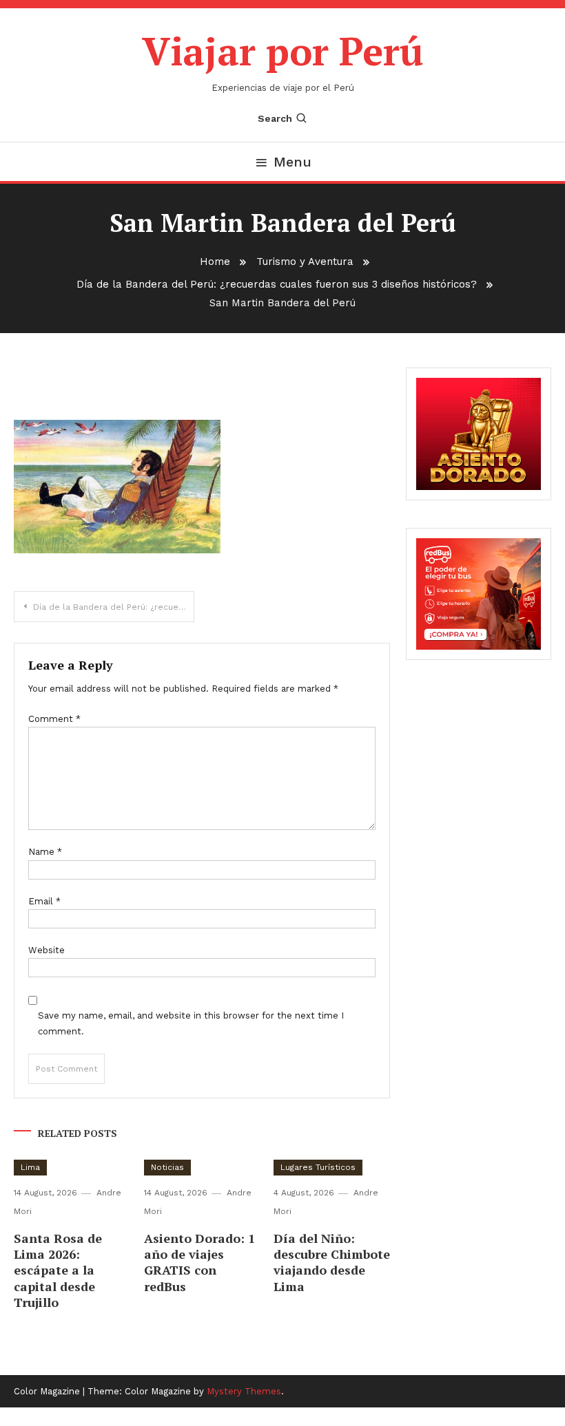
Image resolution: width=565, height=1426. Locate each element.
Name (45, 852)
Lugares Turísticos (318, 1167)
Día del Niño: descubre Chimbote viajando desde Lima (332, 1262)
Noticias (167, 1167)
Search (275, 118)
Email (44, 901)
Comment (54, 719)
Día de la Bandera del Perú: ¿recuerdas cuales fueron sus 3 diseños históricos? (113, 607)
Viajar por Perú (283, 50)
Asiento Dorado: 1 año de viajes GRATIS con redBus (199, 1262)
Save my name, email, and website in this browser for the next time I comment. (191, 1023)
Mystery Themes (244, 1391)
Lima (30, 1167)
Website (46, 950)
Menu (292, 161)
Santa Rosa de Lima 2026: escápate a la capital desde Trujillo (58, 1270)
